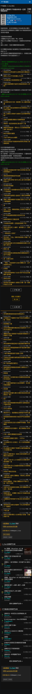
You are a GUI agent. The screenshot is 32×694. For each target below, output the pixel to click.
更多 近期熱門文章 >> (16, 603)
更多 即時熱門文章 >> (16, 661)
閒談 (10, 523)
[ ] (7, 552)
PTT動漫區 (3, 6)
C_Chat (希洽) (10, 6)
